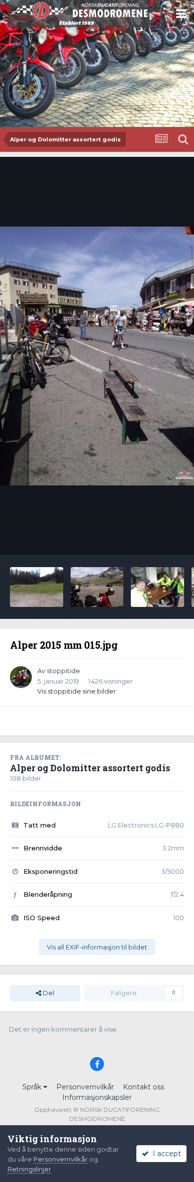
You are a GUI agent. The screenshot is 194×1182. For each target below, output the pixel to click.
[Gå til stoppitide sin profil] (21, 677)
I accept (165, 1153)
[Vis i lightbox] (97, 356)
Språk (32, 1086)
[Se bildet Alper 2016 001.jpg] (157, 587)
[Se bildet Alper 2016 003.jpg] (97, 587)
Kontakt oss (143, 1086)
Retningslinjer (29, 1169)
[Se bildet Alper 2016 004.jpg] (36, 587)
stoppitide (63, 671)
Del (47, 993)
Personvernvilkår (85, 1086)
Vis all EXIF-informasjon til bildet (97, 947)
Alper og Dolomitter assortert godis (90, 768)
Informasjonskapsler (97, 1097)
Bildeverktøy (151, 537)
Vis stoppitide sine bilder (76, 691)
